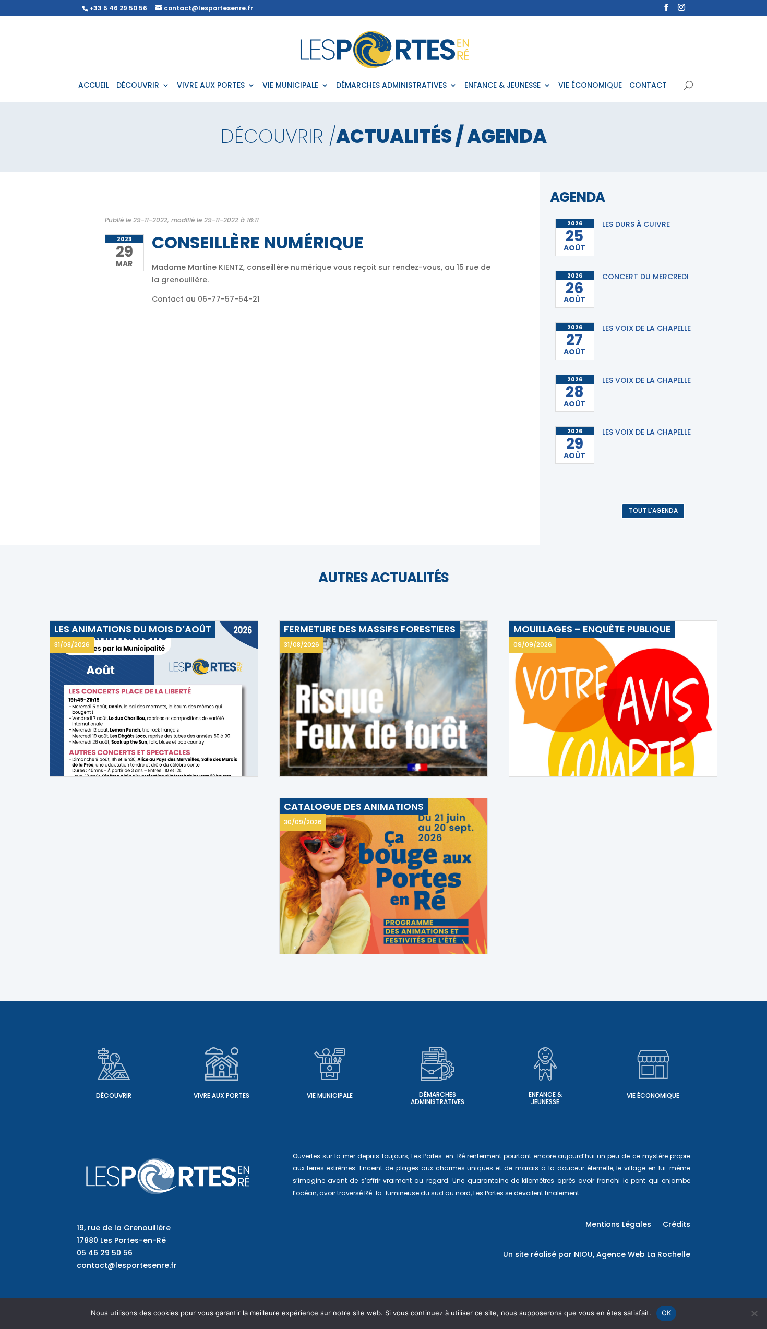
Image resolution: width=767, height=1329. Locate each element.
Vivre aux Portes (221, 1095)
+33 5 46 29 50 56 (118, 8)
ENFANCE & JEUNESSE (502, 85)
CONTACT (648, 85)
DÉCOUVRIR (137, 85)
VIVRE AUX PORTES (211, 85)
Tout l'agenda (653, 510)
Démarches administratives (437, 1098)
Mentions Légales (618, 1224)
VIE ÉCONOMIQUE (590, 85)
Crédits (676, 1224)
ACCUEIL (93, 85)
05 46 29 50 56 (105, 1253)
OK (667, 1313)
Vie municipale (330, 1095)
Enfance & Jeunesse (545, 1098)
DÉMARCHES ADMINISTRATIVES (391, 85)
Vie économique (653, 1095)
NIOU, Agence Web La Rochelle (632, 1254)
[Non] (754, 1313)
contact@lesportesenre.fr (127, 1265)
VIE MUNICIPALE (290, 85)
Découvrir (113, 1095)
